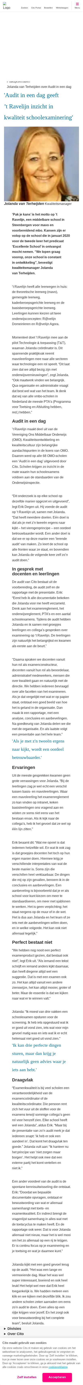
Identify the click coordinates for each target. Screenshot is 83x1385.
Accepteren (57, 1377)
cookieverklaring (58, 1367)
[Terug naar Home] (6, 5)
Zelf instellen (26, 1377)
